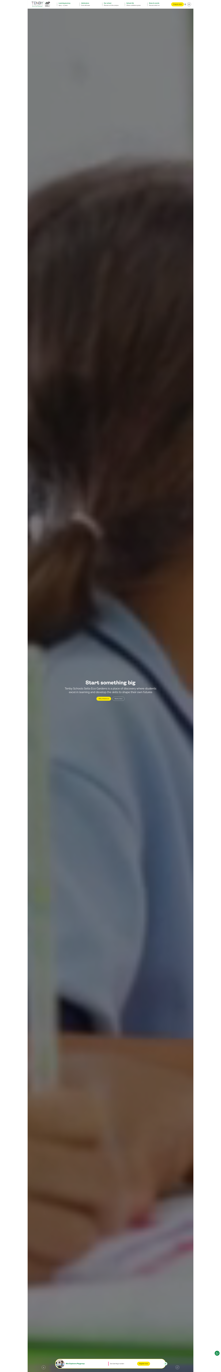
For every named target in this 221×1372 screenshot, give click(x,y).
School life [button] (130, 3)
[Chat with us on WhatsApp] (217, 1353)
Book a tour (118, 698)
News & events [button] (154, 3)
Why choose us (104, 698)
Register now (143, 1363)
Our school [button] (107, 3)
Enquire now (177, 4)
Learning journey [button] (64, 3)
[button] (189, 4)
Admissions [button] (85, 3)
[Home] (40, 4)
